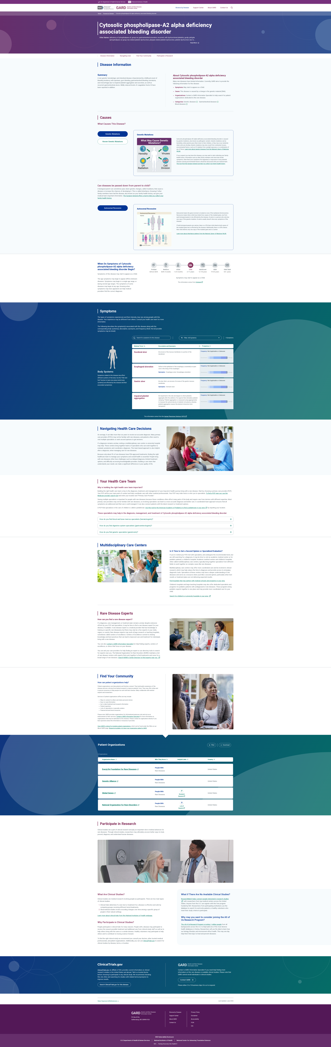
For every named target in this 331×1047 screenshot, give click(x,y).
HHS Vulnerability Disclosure (164, 1037)
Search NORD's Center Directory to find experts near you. (138, 658)
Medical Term (138, 346)
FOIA (192, 1022)
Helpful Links (182, 759)
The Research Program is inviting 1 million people (201, 924)
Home (99, 13)
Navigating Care (125, 56)
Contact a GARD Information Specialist (128, 716)
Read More (194, 43)
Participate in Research (165, 56)
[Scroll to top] (326, 1042)
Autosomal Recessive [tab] (112, 208)
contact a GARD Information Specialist (120, 644)
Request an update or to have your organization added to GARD (128, 728)
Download (226, 745)
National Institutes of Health (163, 1040)
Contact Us (224, 8)
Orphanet (198, 282)
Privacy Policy (195, 1012)
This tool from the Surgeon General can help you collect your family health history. (201, 163)
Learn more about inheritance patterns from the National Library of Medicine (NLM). (201, 233)
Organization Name (108, 759)
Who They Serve (160, 759)
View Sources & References (107, 1001)
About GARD (212, 8)
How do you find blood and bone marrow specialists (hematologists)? (126, 519)
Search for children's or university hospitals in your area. (189, 596)
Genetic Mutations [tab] (112, 134)
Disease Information (107, 56)
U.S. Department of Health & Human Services (135, 1040)
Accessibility (195, 1019)
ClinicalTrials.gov (149, 941)
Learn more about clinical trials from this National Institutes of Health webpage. (125, 915)
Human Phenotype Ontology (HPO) (174, 416)
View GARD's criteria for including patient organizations (114, 726)
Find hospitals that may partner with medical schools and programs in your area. (197, 581)
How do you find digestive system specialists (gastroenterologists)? (125, 526)
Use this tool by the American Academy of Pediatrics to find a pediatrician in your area (175, 508)
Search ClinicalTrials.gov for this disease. (114, 984)
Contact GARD (185, 980)
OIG (192, 1026)
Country (210, 759)
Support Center (198, 8)
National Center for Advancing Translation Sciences (194, 1040)
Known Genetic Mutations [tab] (113, 141)
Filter (213, 745)
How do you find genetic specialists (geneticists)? (118, 532)
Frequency (205, 346)
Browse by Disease (182, 8)
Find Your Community (143, 56)
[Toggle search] (231, 7)
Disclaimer (194, 1015)
